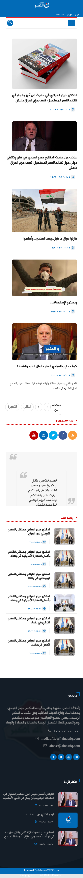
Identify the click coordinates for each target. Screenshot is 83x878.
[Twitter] (61, 758)
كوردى (69, 15)
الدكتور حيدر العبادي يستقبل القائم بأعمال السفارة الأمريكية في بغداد (29, 554)
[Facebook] (53, 758)
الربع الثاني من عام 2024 (40, 814)
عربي (77, 15)
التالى (27, 407)
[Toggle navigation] (71, 23)
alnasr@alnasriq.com (64, 746)
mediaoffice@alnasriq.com (60, 739)
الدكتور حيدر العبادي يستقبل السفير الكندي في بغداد (29, 643)
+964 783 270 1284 (66, 732)
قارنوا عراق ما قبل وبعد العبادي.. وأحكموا (50, 239)
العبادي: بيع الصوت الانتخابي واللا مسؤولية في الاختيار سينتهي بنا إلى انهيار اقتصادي (29, 835)
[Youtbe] (68, 758)
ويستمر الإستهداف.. (63, 303)
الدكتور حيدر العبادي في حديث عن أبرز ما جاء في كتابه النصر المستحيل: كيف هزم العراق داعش (44, 98)
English (60, 15)
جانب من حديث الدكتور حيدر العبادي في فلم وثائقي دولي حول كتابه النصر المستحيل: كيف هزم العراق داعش (42, 163)
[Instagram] (76, 758)
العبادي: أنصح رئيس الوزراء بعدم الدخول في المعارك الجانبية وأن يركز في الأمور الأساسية (28, 796)
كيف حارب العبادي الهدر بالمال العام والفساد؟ (47, 366)
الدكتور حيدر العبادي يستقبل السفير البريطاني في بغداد (29, 576)
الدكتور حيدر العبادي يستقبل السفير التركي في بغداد (29, 621)
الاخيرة (12, 407)
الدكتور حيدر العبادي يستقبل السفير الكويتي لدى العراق (29, 532)
